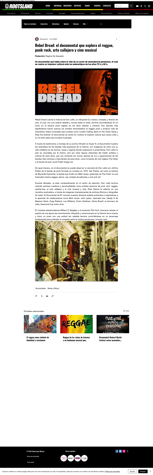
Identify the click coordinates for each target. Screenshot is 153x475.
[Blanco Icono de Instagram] (149, 6)
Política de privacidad (112, 471)
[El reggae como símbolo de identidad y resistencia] (40, 324)
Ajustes (132, 471)
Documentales (41, 288)
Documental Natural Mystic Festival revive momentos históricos (110, 339)
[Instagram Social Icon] (124, 451)
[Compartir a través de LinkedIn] (47, 296)
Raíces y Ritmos (53, 288)
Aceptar (143, 471)
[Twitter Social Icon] (120, 451)
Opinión (66, 24)
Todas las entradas (30, 24)
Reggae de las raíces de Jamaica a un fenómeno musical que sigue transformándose (76, 339)
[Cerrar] (150, 471)
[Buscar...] (131, 6)
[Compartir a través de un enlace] (53, 296)
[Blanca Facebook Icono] (141, 6)
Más (84, 24)
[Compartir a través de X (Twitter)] (42, 296)
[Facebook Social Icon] (116, 451)
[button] (101, 24)
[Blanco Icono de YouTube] (137, 6)
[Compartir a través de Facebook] (36, 296)
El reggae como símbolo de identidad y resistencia (38, 339)
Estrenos (76, 24)
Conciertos (44, 24)
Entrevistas (55, 24)
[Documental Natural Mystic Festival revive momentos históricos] (113, 324)
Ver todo (126, 311)
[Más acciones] (116, 39)
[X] (145, 6)
